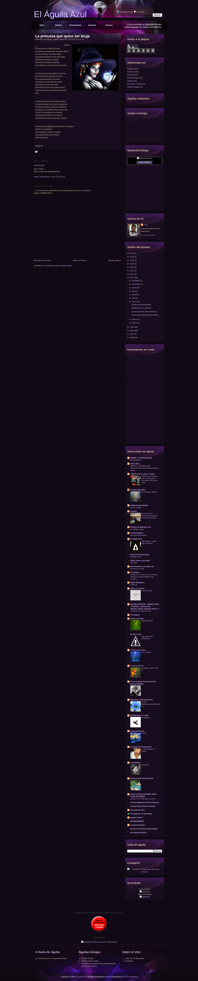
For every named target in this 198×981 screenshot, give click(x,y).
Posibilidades (146, 718)
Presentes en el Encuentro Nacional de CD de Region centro (149, 516)
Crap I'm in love (146, 591)
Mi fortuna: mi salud (137, 569)
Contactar (129, 961)
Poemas (58, 25)
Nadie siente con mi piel (140, 561)
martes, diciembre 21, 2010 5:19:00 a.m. (49, 177)
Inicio (42, 25)
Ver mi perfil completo (148, 235)
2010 (132, 278)
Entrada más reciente (42, 260)
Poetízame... (135, 572)
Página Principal (79, 260)
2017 (132, 253)
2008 (132, 331)
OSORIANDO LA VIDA (139, 715)
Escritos (130, 69)
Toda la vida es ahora (90, 961)
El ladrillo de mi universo (141, 308)
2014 (132, 264)
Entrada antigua (114, 260)
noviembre (136, 284)
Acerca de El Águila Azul (134, 958)
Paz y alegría (146, 652)
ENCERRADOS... (136, 460)
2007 (132, 334)
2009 (132, 327)
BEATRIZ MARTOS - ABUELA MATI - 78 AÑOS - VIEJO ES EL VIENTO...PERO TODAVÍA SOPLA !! (144, 606)
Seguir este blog (144, 162)
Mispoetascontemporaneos (141, 700)
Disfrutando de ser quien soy (142, 566)
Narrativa (92, 25)
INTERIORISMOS (137, 821)
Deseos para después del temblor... (145, 315)
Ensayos (109, 25)
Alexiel (107, 977)
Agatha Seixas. (136, 818)
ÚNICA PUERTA (147, 621)
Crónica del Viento (137, 650)
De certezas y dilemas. (149, 492)
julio (134, 291)
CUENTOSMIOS (136, 533)
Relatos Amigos (133, 87)
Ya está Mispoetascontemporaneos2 (150, 704)
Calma (143, 733)
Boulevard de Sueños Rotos (141, 778)
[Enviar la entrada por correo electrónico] (36, 151)
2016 (132, 257)
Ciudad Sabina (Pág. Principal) (142, 806)
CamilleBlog (135, 763)
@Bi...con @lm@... (137, 588)
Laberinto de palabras (139, 505)
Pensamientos (75, 25)
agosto (135, 288)
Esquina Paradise (137, 825)
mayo (134, 295)
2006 (132, 338)
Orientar (133, 511)
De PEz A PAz (136, 634)
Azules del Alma (137, 619)
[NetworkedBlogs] (144, 158)
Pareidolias (135, 615)
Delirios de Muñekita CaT (140, 527)
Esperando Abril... (137, 731)
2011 (132, 274)
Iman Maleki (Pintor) (138, 833)
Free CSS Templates (129, 977)
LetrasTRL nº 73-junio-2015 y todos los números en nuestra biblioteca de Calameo (144, 577)
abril (134, 298)
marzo (134, 302)
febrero (135, 319)
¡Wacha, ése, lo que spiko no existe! (143, 799)
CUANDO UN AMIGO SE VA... (141, 611)
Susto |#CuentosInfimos (138, 535)
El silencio (133, 585)
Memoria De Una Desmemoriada (143, 829)
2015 (132, 260)
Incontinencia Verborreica (140, 747)
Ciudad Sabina (87, 958)
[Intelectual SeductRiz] (139, 555)
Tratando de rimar (137, 810)
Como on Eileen (135, 507)
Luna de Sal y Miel (137, 490)
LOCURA (133, 563)
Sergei (146, 225)
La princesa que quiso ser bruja (62, 36)
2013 (132, 267)
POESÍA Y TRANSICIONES (141, 458)
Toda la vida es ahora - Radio (142, 474)
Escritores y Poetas (134, 84)
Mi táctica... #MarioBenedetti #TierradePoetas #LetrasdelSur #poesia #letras (144, 468)
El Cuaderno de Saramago (141, 814)
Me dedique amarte (137, 529)
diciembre (136, 281)
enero (134, 323)
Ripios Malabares (137, 583)
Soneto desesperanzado (141, 305)
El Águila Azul (136, 539)
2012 (132, 271)
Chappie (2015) (135, 557)
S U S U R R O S (136, 666)
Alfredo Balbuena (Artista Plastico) (144, 802)
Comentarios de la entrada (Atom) (58, 266)
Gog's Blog (134, 464)
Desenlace (145, 765)
